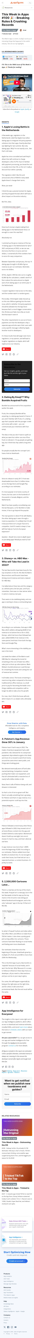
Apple (22, 109)
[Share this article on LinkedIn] (9, 1067)
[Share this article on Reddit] (13, 1067)
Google (17, 112)
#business (24, 1071)
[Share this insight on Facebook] (7, 354)
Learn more (24, 1027)
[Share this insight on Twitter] (3, 354)
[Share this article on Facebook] (6, 1067)
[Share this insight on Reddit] (14, 354)
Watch (7, 349)
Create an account (16, 1261)
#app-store (16, 1071)
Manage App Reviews (10, 1284)
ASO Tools (7, 1279)
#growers (10, 1072)
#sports (4, 1072)
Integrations (7, 1309)
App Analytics (8, 1276)
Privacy (8, 1334)
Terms (15, 1334)
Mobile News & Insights (11, 1297)
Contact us (12, 1046)
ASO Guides (7, 1290)
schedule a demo (16, 1030)
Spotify (27, 109)
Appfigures (11, 1311)
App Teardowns (8, 1292)
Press (5, 1323)
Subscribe (17, 389)
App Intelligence (9, 1281)
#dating (9, 1071)
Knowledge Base (9, 1304)
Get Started (16, 732)
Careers (6, 1320)
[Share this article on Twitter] (3, 1067)
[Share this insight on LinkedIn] (10, 354)
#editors (17, 1072)
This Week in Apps (9, 1295)
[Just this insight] (18, 354)
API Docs (6, 1306)
